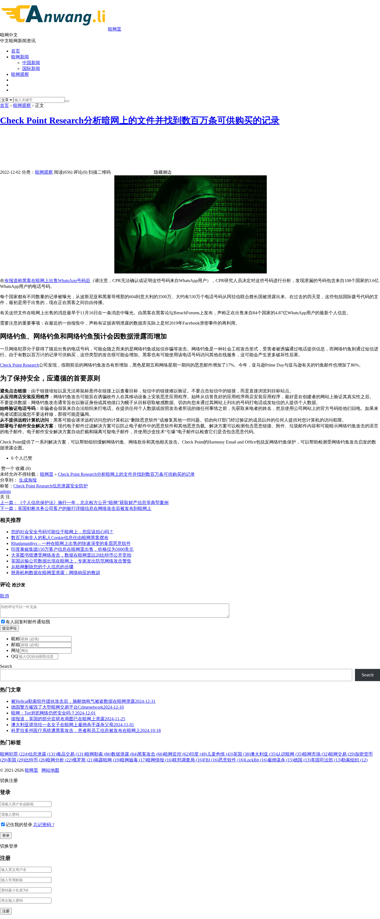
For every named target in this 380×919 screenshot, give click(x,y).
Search (6, 666)
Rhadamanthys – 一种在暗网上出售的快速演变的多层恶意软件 (71, 543)
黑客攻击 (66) (150, 754)
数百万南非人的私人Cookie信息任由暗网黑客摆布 (59, 537)
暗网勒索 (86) (98, 754)
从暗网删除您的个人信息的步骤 (42, 566)
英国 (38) (241, 754)
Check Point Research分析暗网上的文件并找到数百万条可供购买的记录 (140, 120)
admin (5, 491)
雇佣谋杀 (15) (280, 760)
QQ (14, 656)
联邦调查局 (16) (187, 760)
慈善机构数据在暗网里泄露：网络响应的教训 (55, 572)
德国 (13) (302, 760)
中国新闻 (31, 62)
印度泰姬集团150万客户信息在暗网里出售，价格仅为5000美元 (72, 549)
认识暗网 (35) (290, 754)
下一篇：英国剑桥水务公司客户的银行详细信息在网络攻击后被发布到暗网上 (75, 508)
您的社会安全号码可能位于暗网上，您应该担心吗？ (62, 531)
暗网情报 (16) (159, 760)
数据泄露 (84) (124, 754)
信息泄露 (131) (42, 754)
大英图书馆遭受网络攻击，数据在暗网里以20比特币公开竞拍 (71, 555)
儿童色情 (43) (220, 754)
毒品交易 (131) (71, 754)
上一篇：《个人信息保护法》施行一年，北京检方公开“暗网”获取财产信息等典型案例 (84, 502)
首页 (15, 51)
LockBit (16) (256, 760)
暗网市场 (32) (316, 754)
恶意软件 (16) (231, 760)
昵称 (15, 638)
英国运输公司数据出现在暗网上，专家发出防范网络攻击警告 (71, 561)
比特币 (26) (35, 760)
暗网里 (114, 29)
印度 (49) (198, 754)
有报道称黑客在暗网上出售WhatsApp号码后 (47, 280)
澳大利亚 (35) (263, 754)
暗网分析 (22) (59, 760)
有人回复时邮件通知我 (28, 621)
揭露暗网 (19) (107, 760)
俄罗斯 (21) (83, 760)
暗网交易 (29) (342, 754)
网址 (15, 650)
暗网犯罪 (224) (14, 754)
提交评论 (9, 628)
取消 (4, 596)
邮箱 (15, 644)
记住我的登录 (19, 824)
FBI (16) (210, 760)
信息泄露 (61, 486)
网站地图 (50, 770)
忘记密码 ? (43, 824)
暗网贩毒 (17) (133, 760)
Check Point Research (19, 365)
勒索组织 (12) (354, 760)
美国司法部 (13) (326, 760)
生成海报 (28, 480)
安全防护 (79, 486)
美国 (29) (15, 760)
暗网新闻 (20, 56)
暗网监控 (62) (177, 754)
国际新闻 (31, 68)
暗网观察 (20, 74)
